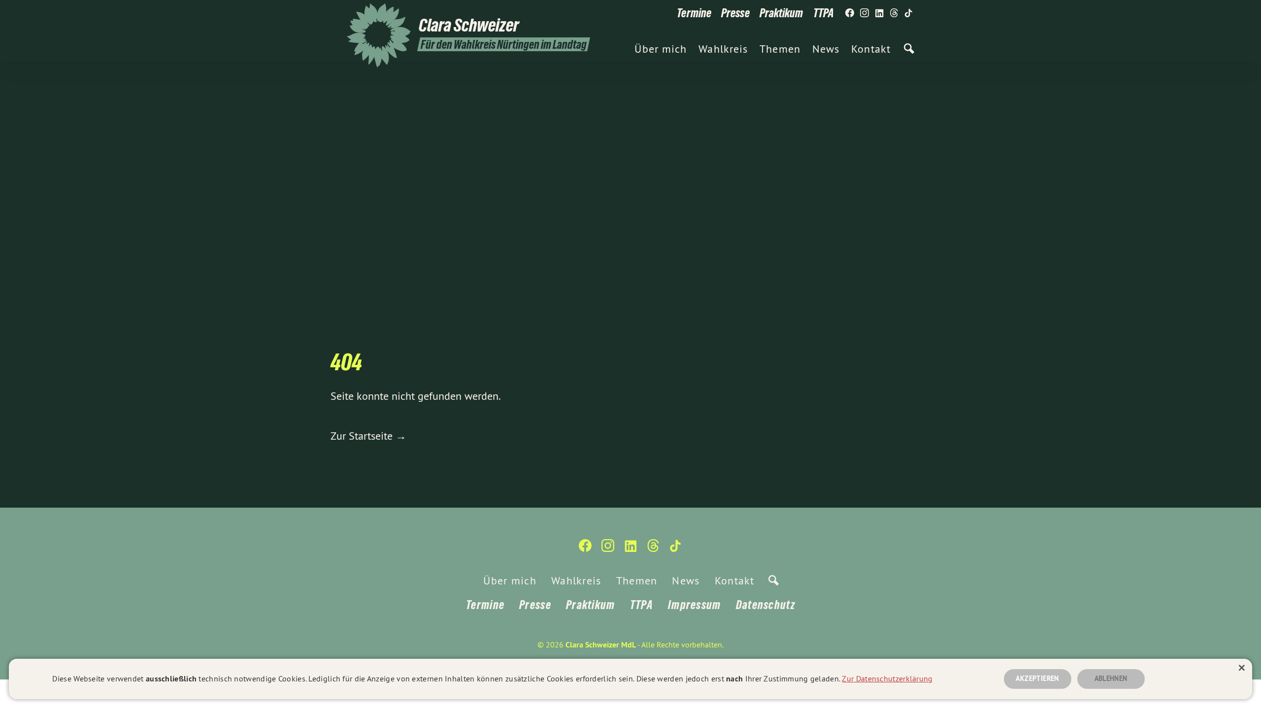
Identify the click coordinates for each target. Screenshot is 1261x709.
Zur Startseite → (368, 436)
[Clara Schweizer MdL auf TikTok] (908, 13)
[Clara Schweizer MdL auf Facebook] (849, 13)
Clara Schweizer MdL (600, 645)
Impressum (694, 605)
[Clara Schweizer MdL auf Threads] (894, 13)
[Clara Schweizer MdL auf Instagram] (864, 13)
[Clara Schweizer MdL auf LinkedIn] (879, 13)
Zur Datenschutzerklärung (887, 678)
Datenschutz (765, 605)
